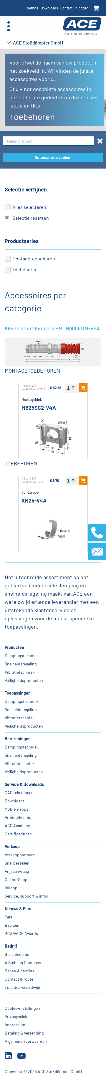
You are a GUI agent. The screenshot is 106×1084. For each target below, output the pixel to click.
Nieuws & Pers (18, 908)
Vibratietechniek (19, 672)
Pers (9, 916)
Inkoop (11, 887)
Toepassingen (18, 692)
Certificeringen (18, 833)
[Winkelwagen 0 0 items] (96, 8)
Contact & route (19, 978)
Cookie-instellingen (22, 1008)
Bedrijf (11, 946)
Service (32, 8)
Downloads (49, 8)
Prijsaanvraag (17, 871)
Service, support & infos (26, 895)
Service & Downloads (24, 784)
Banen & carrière (19, 970)
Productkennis (18, 817)
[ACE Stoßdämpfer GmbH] (82, 26)
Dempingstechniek (22, 655)
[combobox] (48, 141)
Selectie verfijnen (26, 189)
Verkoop (12, 846)
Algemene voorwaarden (26, 1041)
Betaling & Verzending (24, 1032)
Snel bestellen (17, 862)
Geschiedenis (17, 954)
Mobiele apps (16, 809)
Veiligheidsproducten (24, 680)
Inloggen (82, 8)
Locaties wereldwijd (22, 987)
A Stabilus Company (23, 962)
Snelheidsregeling (21, 663)
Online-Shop (16, 879)
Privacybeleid (17, 1016)
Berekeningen (18, 738)
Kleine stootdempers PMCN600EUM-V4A (52, 328)
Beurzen (12, 925)
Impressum (15, 1024)
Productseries (22, 241)
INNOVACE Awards (21, 933)
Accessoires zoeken (53, 157)
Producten (14, 647)
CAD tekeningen (19, 792)
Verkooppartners (20, 854)
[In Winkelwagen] (83, 387)
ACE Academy (17, 825)
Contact (66, 8)
